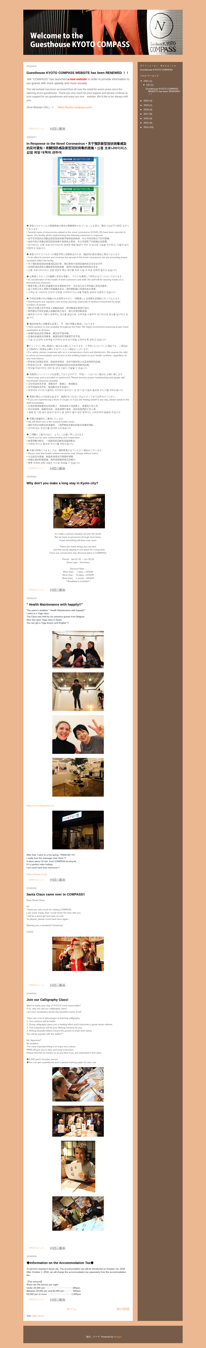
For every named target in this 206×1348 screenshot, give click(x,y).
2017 (146, 114)
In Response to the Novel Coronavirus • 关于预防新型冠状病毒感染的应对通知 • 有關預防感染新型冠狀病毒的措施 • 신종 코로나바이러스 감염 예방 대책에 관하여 (77, 148)
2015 (146, 122)
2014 (146, 127)
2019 (146, 105)
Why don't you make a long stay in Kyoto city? (64, 483)
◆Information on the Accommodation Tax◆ (60, 1263)
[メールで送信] (51, 128)
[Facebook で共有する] (60, 128)
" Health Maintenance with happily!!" (55, 604)
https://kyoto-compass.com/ (75, 107)
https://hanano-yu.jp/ (37, 874)
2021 (146, 81)
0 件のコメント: (37, 128)
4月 (148, 85)
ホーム (71, 1309)
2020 (146, 100)
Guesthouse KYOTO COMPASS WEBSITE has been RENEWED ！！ (78, 73)
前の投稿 (123, 1309)
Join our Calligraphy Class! (47, 999)
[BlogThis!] (54, 128)
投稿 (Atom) (38, 1316)
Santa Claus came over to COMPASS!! (56, 894)
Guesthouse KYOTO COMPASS (156, 69)
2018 (146, 109)
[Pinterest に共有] (63, 128)
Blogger (118, 1336)
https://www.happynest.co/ (40, 805)
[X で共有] (57, 128)
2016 (146, 118)
